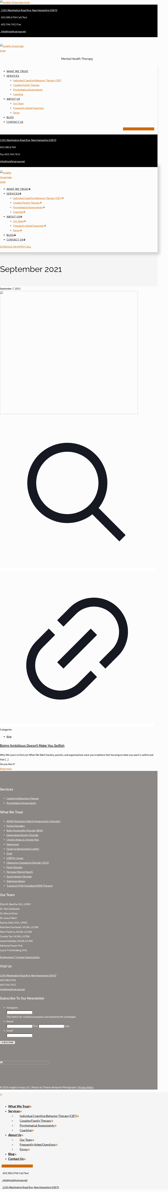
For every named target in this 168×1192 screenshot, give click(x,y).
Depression (13, 844)
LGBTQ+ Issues (15, 858)
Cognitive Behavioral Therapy (23, 798)
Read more (6, 768)
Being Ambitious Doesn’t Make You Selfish (32, 746)
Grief (9, 853)
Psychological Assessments (21, 803)
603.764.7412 (8, 984)
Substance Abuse (16, 881)
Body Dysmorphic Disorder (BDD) (25, 830)
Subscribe (7, 1042)
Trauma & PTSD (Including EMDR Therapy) (30, 885)
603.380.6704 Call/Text (15, 1173)
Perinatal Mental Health (20, 871)
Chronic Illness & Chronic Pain (23, 839)
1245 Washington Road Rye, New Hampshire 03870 (28, 975)
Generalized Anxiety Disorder (23, 835)
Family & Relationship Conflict (23, 848)
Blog (9, 736)
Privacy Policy (86, 1087)
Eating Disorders (16, 825)
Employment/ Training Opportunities (20, 957)
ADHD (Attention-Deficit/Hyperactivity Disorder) (34, 821)
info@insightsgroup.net (12, 989)
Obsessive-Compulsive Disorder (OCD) (28, 862)
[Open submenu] (31, 1106)
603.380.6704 (8, 980)
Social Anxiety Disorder (19, 876)
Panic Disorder (14, 867)
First (35, 1025)
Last (67, 1025)
